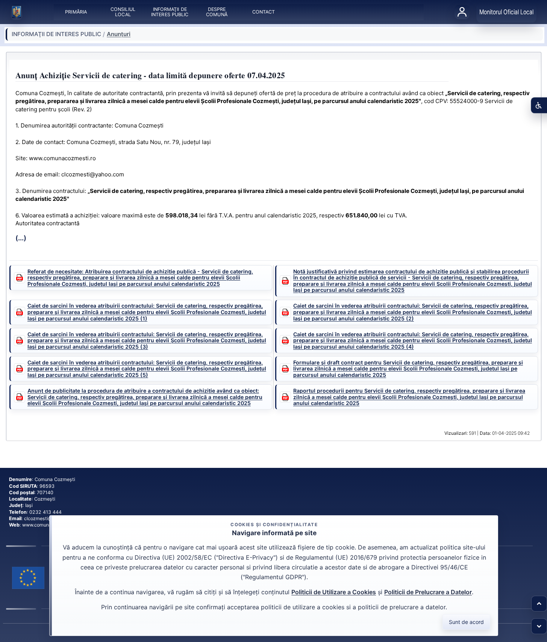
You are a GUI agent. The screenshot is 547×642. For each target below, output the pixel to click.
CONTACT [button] (263, 12)
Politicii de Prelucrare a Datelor (428, 592)
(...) (20, 238)
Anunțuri (118, 34)
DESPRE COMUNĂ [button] (216, 11)
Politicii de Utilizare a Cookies (333, 592)
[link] (28, 578)
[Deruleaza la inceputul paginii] (539, 604)
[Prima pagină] (17, 12)
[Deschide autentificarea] (462, 12)
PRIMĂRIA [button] (76, 12)
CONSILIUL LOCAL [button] (123, 11)
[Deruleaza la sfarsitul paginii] (539, 626)
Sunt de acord (466, 622)
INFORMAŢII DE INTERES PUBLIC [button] (169, 11)
